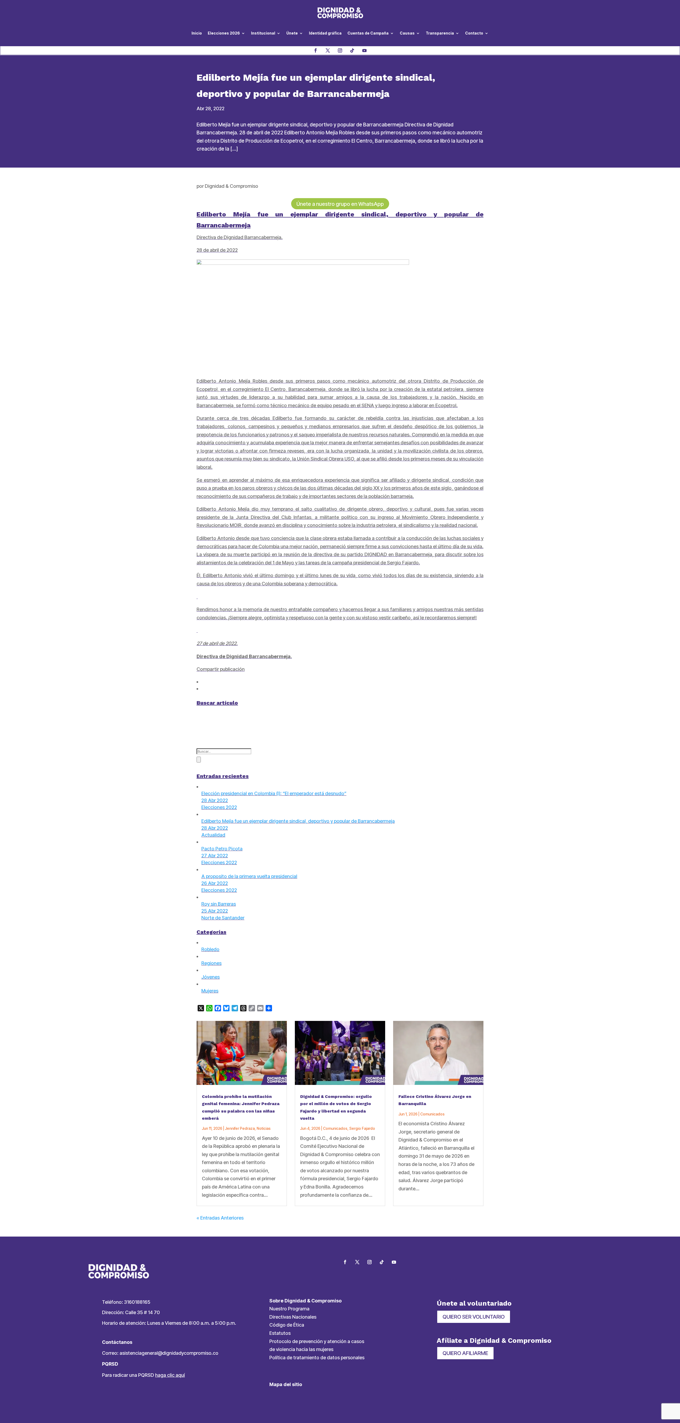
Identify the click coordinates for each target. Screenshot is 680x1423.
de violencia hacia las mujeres (301, 1349)
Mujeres (209, 991)
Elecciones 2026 (224, 33)
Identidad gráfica (325, 33)
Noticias (264, 1128)
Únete (292, 33)
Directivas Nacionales (292, 1317)
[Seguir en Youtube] (364, 50)
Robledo (210, 949)
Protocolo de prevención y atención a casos (316, 1341)
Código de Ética (286, 1325)
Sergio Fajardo (362, 1128)
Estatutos (280, 1333)
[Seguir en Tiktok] (352, 50)
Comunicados (335, 1128)
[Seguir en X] (328, 50)
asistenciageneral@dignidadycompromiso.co (169, 1353)
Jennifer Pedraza (240, 1128)
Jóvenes (210, 977)
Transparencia (440, 33)
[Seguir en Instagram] (340, 50)
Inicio (197, 33)
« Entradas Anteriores (220, 1218)
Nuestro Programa (289, 1308)
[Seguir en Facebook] (315, 50)
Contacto (474, 33)
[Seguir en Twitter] (357, 1262)
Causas (407, 33)
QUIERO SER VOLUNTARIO (474, 1317)
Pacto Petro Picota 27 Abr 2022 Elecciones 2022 (222, 855)
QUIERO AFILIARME (465, 1353)
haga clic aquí (170, 1375)
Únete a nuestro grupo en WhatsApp (340, 204)
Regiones (211, 963)
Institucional (263, 33)
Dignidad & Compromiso (231, 186)
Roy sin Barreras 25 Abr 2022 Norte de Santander (222, 911)
